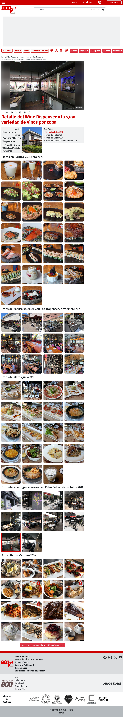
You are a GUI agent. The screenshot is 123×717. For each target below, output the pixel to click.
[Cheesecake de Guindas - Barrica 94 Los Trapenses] (53, 631)
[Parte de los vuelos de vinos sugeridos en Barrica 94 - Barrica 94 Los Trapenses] (32, 390)
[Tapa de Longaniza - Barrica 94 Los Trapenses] (53, 411)
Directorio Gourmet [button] (40, 51)
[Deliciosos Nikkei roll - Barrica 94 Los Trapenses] (74, 253)
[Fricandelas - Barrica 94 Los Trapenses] (11, 432)
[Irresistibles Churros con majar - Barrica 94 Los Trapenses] (74, 274)
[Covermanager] (91, 699)
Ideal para (95, 51)
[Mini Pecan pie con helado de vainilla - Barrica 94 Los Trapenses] (11, 295)
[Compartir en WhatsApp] (24, 112)
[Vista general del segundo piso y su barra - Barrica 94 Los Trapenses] (32, 521)
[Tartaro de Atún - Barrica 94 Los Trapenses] (11, 411)
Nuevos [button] (74, 51)
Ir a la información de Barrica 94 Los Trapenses (43, 645)
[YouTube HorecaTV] (120, 657)
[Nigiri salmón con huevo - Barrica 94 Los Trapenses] (11, 253)
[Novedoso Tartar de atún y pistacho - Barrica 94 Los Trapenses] (11, 191)
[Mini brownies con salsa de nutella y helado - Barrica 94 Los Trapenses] (32, 295)
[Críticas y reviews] (62, 50)
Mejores (83, 51)
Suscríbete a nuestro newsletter (30, 671)
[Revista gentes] (80, 699)
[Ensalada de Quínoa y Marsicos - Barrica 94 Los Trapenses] (53, 589)
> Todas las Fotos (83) (53, 132)
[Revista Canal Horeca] (34, 699)
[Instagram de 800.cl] (110, 657)
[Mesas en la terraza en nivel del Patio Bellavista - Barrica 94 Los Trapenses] (53, 500)
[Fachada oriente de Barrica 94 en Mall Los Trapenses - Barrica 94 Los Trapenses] (11, 322)
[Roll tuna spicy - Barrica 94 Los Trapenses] (53, 253)
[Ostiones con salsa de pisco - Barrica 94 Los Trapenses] (53, 191)
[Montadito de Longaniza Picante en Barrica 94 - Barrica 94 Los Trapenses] (74, 568)
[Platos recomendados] (57, 50)
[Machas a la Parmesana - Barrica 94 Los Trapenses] (32, 432)
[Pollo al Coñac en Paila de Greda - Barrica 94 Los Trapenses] (11, 474)
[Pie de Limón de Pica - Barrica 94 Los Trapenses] (11, 631)
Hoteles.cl (19, 683)
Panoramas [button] (7, 51)
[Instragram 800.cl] (99, 2)
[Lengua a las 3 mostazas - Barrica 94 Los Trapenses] (53, 212)
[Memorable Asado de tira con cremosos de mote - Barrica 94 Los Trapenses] (53, 232)
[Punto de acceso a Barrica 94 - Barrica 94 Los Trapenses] (32, 500)
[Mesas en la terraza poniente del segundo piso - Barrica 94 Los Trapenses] (53, 521)
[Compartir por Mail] (7, 112)
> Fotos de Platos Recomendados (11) (60, 141)
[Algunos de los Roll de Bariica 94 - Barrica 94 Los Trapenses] (32, 253)
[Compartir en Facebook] (11, 112)
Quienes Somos (22, 662)
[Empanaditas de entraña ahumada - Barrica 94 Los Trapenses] (53, 170)
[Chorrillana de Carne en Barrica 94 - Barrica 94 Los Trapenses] (32, 589)
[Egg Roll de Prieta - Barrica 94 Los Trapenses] (53, 432)
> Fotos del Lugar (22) (53, 138)
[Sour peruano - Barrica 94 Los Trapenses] (11, 170)
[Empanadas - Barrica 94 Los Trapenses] (74, 432)
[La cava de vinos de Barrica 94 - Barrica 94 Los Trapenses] (53, 364)
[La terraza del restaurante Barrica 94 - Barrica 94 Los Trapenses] (32, 322)
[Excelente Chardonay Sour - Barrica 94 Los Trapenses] (32, 170)
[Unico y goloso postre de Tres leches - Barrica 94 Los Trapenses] (32, 274)
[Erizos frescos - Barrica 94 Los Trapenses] (11, 589)
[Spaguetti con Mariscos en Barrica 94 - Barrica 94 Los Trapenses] (11, 610)
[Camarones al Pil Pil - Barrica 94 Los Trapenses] (74, 411)
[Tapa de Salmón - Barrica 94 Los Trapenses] (32, 411)
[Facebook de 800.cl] (105, 657)
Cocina (106, 51)
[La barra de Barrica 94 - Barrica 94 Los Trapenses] (32, 364)
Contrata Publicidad (24, 665)
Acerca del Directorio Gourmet (29, 659)
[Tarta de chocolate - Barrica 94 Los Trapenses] (74, 610)
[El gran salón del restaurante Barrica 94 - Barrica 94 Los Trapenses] (11, 343)
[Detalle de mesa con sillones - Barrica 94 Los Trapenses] (11, 521)
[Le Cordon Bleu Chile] (57, 699)
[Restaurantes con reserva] (67, 50)
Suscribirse (114, 2)
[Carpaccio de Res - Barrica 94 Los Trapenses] (53, 390)
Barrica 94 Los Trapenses (9, 57)
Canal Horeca (21, 686)
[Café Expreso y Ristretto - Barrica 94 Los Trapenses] (74, 631)
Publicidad (88, 2)
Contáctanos (21, 668)
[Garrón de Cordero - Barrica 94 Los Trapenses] (74, 453)
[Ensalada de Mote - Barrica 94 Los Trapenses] (32, 453)
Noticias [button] (18, 51)
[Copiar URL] (29, 112)
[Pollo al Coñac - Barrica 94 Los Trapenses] (32, 474)
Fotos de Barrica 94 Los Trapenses (32, 57)
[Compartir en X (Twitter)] (16, 112)
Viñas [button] (26, 51)
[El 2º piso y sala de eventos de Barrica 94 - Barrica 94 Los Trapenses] (74, 364)
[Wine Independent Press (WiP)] (68, 699)
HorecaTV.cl (20, 689)
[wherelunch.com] (103, 699)
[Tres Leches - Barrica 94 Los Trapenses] (53, 474)
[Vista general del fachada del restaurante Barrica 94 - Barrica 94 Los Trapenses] (11, 500)
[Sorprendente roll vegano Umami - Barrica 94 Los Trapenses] (11, 274)
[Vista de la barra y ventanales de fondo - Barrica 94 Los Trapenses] (32, 542)
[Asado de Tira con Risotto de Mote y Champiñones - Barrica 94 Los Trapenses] (32, 610)
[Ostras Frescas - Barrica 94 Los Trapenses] (11, 390)
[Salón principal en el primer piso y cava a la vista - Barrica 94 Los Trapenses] (74, 500)
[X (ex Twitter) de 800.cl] (115, 657)
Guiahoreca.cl (21, 680)
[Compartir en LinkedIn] (20, 112)
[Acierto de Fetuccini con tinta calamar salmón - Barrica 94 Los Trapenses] (11, 232)
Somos (74, 2)
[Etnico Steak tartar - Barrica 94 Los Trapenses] (11, 212)
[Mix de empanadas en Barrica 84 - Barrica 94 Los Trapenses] (32, 568)
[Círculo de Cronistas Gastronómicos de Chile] (45, 699)
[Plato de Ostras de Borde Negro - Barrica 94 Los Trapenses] (11, 568)
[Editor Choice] (52, 50)
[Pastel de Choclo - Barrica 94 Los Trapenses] (11, 453)
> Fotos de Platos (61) (53, 135)
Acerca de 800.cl (22, 656)
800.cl (17, 677)
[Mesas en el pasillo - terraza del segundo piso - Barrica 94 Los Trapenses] (74, 521)
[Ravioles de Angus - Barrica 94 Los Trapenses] (53, 453)
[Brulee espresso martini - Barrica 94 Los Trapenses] (53, 274)
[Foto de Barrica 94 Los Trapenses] (53, 610)
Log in (61, 713)
